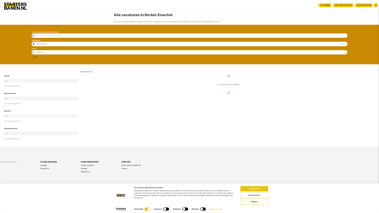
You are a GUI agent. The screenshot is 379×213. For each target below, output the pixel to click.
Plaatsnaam (36, 40)
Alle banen (325, 5)
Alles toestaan (254, 189)
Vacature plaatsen (343, 5)
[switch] (166, 209)
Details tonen (214, 209)
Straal (34, 49)
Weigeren (254, 201)
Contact (124, 168)
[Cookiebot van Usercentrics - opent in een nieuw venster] (121, 209)
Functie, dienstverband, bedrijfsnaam (45, 32)
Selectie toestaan (254, 195)
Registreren (44, 168)
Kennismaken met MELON (131, 165)
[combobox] (191, 44)
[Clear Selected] (341, 44)
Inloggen (43, 165)
